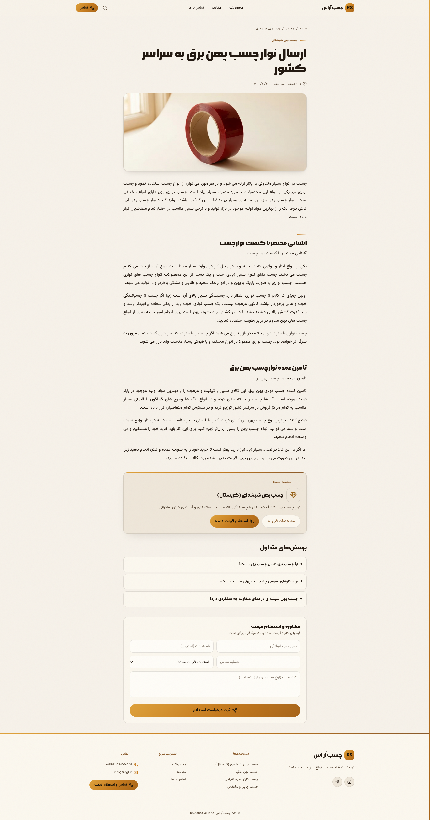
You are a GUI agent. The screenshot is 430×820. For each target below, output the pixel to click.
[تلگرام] (337, 782)
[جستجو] (105, 8)
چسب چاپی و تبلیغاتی (242, 787)
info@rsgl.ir (123, 772)
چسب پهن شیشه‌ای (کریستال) (236, 764)
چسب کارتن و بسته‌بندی (241, 779)
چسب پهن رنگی (247, 772)
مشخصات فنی (283, 521)
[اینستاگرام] (349, 782)
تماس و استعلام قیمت (110, 785)
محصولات (236, 7)
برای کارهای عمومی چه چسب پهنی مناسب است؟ (259, 582)
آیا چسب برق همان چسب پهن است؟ (268, 564)
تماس (84, 8)
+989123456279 (119, 764)
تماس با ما (196, 7)
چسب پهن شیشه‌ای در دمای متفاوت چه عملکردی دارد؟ (254, 599)
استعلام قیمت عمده (231, 521)
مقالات (216, 7)
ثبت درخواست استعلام (211, 710)
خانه (303, 28)
